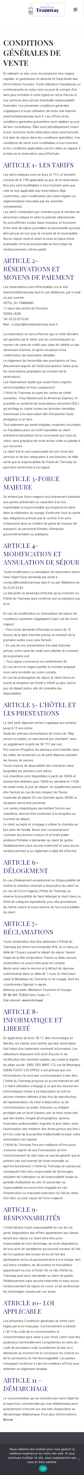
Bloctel (8, 1420)
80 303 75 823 (18, 995)
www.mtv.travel (32, 1000)
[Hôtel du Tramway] (42, 9)
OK (43, 1468)
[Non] (78, 1459)
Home (19, 29)
